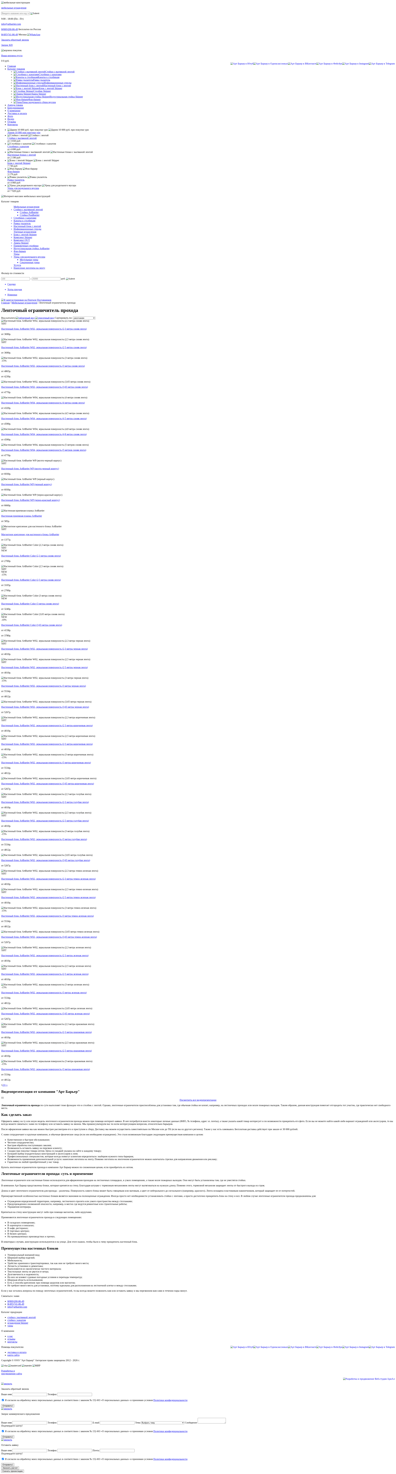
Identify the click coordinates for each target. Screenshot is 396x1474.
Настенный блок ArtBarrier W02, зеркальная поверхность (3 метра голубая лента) (44, 839)
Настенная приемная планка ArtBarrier (21, 516)
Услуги (17, 265)
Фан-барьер (13, 171)
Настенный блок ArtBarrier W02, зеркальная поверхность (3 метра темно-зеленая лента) (47, 916)
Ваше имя (6, 1394)
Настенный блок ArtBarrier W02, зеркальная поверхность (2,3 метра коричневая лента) (47, 725)
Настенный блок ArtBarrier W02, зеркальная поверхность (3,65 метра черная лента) (45, 707)
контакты (12, 1341)
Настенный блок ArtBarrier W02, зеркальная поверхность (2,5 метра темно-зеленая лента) (48, 897)
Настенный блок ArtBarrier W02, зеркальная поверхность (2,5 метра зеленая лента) (44, 974)
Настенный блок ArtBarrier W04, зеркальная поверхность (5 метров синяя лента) (43, 450)
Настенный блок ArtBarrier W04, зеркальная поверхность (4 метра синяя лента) (43, 402)
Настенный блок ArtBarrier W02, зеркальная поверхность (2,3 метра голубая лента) (45, 802)
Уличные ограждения (25, 231)
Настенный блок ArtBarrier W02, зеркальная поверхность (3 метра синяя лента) (43, 366)
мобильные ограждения (13, 7)
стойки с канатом (16, 1320)
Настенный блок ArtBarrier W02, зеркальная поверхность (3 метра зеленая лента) (44, 992)
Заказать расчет (10, 1468)
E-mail (96, 1422)
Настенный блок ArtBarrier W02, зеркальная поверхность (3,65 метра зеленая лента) (45, 1013)
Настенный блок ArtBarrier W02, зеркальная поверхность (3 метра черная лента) (43, 686)
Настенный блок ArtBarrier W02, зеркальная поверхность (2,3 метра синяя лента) (44, 329)
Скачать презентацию (12, 1471)
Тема (137, 1422)
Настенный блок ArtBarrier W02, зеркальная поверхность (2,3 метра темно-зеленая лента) (48, 879)
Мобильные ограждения (26, 206)
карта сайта (13, 1355)
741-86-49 (9, 34)
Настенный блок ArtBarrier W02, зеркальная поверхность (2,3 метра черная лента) (44, 649)
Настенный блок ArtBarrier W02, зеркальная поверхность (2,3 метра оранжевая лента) (46, 1032)
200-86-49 (9, 29)
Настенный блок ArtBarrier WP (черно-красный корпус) (30, 500)
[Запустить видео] (2, 1097)
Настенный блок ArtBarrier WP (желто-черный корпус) (30, 468)
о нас (10, 1336)
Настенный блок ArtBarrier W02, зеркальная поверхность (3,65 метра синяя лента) (44, 387)
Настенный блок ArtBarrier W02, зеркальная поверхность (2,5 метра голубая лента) (45, 820)
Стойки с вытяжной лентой (22, 138)
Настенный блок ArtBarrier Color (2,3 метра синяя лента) (31, 555)
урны (10, 1325)
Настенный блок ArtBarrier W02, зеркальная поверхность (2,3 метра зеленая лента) (44, 955)
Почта (96, 1450)
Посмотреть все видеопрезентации (198, 1100)
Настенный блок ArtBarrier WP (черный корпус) (26, 484)
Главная (5, 302)
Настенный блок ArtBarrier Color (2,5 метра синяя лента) (31, 580)
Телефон (52, 1394)
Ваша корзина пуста (11, 55)
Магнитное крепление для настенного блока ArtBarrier (30, 534)
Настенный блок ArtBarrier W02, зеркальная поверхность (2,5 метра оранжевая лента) (46, 1050)
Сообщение (191, 1422)
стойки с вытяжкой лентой (21, 1317)
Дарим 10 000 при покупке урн (23, 132)
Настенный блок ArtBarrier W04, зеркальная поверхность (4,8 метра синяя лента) (44, 434)
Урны (16, 254)
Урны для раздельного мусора (23, 188)
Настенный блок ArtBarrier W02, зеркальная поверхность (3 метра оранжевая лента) (45, 1069)
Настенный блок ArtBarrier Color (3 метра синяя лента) (30, 603)
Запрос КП (7, 45)
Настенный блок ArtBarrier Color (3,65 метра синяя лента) (31, 625)
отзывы (11, 1339)
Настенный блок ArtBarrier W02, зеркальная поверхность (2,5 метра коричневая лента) (47, 744)
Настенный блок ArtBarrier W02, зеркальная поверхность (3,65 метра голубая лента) (45, 860)
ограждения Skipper (17, 1323)
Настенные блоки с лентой (21, 154)
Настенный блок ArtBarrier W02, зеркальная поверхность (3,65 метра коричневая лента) (47, 783)
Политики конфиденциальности (170, 1400)
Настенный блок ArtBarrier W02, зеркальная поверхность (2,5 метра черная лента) (44, 667)
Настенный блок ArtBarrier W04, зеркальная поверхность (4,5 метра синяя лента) (44, 418)
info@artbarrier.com (11, 24)
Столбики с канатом (18, 146)
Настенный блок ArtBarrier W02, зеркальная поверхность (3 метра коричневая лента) (46, 762)
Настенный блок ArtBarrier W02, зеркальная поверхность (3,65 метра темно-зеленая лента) (49, 937)
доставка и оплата (16, 1352)
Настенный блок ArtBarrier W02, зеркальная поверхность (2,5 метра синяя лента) (44, 347)
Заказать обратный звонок (15, 39)
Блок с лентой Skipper (18, 163)
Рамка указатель (15, 180)
